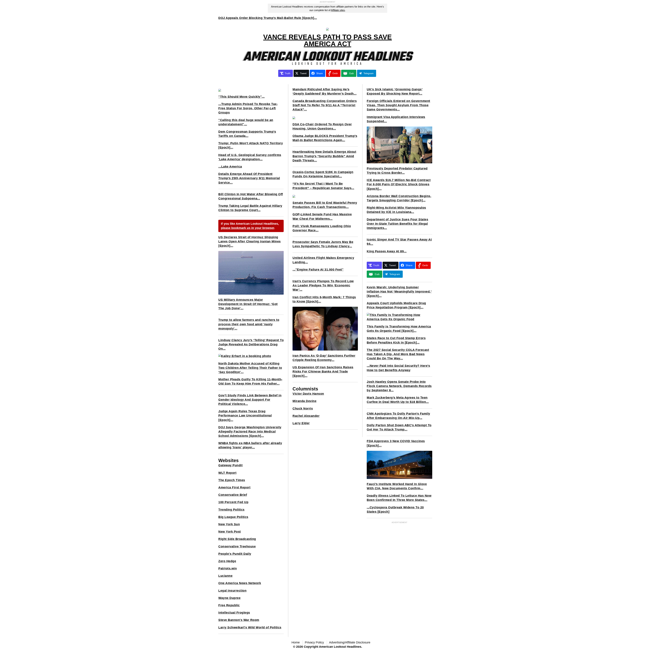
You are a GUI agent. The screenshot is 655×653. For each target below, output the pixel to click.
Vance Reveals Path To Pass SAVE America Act (327, 40)
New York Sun (229, 524)
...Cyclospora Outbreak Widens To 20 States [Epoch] (395, 509)
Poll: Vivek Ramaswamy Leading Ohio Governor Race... (322, 228)
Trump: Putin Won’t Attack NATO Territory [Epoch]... (250, 145)
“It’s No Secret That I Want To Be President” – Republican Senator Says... (323, 186)
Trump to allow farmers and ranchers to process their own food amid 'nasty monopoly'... (248, 324)
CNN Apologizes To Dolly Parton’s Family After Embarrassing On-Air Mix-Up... (398, 416)
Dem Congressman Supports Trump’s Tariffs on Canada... (247, 134)
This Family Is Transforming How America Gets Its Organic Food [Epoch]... (399, 328)
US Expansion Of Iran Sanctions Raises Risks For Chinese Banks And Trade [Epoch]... (323, 371)
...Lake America (230, 166)
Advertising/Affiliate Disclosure (349, 642)
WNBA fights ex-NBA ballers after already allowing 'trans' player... (250, 445)
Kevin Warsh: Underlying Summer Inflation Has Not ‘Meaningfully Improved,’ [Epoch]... (399, 292)
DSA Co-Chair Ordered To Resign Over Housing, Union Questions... (322, 126)
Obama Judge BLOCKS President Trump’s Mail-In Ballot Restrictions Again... (325, 138)
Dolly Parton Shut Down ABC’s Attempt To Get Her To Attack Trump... (399, 427)
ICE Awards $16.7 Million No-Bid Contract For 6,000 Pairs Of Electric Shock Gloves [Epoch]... (399, 184)
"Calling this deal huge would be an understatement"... (245, 122)
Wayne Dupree (229, 598)
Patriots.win (227, 568)
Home (296, 642)
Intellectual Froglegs (234, 612)
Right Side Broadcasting (237, 539)
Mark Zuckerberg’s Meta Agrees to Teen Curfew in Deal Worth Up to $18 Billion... (398, 400)
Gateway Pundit (230, 465)
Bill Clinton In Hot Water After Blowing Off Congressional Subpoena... (250, 196)
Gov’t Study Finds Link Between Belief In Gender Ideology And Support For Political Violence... (249, 400)
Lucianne (225, 575)
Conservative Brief (232, 494)
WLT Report (227, 472)
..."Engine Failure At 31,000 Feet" (318, 269)
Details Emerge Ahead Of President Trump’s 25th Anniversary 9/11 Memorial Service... (249, 178)
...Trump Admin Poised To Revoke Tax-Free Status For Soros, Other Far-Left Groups (248, 108)
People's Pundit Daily (234, 553)
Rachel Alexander (306, 416)
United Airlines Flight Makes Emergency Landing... (323, 260)
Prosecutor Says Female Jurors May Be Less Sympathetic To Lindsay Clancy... (323, 244)
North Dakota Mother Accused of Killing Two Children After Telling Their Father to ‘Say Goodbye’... (250, 368)
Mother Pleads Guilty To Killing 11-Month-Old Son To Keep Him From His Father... (250, 381)
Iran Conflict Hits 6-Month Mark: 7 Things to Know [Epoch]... (324, 299)
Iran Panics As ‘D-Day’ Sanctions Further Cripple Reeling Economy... (324, 358)
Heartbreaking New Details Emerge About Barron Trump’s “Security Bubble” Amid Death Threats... (324, 156)
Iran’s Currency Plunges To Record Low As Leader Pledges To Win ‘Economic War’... (323, 285)
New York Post (229, 531)
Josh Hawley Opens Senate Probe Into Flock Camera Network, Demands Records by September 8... (399, 386)
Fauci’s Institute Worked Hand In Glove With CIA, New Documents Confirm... (397, 486)
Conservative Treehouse (237, 546)
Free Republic (229, 605)
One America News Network (239, 583)
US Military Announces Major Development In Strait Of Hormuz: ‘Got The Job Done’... (248, 304)
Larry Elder (301, 423)
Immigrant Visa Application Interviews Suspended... (396, 119)
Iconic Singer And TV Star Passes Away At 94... (399, 242)
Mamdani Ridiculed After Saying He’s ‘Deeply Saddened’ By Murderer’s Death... (324, 91)
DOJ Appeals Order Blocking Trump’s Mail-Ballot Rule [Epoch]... (267, 18)
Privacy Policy (314, 642)
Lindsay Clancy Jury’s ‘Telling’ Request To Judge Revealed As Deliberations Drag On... (251, 344)
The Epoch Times (231, 480)
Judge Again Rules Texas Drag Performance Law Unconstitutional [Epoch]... (245, 415)
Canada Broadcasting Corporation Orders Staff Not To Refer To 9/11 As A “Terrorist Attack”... (325, 105)
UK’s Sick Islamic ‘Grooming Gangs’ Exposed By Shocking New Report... (395, 91)
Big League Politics (233, 517)
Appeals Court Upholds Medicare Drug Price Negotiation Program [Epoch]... (396, 305)
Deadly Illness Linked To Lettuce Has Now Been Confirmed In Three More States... (399, 498)
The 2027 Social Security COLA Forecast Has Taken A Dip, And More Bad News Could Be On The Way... (398, 354)
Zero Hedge (227, 561)
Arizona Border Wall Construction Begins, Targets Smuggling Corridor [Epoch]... (399, 198)
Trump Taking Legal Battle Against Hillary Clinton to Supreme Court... (250, 208)
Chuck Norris (303, 408)
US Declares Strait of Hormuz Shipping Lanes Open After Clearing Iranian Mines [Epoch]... (249, 241)
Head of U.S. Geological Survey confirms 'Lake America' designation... (249, 157)
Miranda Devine (304, 401)
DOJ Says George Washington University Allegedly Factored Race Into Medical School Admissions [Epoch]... (249, 431)
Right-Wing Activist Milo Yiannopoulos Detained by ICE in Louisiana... (396, 210)
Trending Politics (231, 509)
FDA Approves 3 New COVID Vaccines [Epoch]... (396, 443)
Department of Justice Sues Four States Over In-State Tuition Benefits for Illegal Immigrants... (397, 224)
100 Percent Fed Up (233, 502)
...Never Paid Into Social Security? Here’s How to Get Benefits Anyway (398, 368)
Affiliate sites (338, 10)
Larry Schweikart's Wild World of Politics (249, 627)
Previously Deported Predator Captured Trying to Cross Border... (397, 170)
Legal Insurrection (232, 590)
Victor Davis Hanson (308, 393)
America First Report (234, 487)
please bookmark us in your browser (247, 228)
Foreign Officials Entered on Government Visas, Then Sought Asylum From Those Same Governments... (398, 105)
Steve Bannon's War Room (238, 620)
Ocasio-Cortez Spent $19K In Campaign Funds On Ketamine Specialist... (323, 174)
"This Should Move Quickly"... (241, 96)
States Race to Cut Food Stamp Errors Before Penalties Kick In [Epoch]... (396, 340)
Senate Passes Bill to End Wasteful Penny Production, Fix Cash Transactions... (325, 205)
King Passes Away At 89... (387, 251)
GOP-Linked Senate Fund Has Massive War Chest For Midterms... (322, 216)
